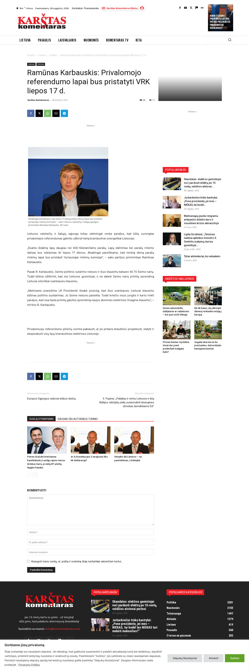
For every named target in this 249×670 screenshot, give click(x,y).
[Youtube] (185, 8)
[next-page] (35, 475)
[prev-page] (29, 475)
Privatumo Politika (29, 664)
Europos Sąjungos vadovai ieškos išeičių (51, 398)
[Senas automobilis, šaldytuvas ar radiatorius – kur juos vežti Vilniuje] (176, 295)
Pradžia (31, 55)
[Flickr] (202, 8)
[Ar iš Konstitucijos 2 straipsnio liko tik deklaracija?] (90, 440)
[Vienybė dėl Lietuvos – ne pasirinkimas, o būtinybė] (134, 440)
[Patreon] (196, 8)
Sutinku (234, 658)
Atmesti (213, 658)
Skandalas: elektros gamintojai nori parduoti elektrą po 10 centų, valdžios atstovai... (202, 183)
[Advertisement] (137, 22)
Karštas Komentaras (38, 100)
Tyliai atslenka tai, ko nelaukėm (202, 256)
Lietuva (42, 55)
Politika (53, 55)
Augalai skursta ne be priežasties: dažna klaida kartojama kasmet (207, 345)
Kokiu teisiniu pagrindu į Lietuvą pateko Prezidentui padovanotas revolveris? (220, 22)
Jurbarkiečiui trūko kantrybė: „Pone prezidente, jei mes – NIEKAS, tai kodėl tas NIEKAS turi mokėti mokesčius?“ (134, 625)
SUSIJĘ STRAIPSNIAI (41, 418)
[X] (39, 113)
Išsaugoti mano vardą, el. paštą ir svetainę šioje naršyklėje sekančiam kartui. (76, 561)
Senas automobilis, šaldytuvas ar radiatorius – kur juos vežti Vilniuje (176, 311)
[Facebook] (180, 8)
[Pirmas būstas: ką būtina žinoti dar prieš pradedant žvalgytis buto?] (176, 329)
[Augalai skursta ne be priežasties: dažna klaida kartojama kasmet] (208, 329)
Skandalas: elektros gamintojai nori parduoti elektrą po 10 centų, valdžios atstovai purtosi (134, 605)
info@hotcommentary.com (62, 629)
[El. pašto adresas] (56, 113)
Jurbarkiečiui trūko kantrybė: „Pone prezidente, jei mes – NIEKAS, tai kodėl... (201, 201)
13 (153, 100)
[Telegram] (64, 113)
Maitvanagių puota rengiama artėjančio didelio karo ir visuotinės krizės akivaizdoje (201, 219)
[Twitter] (191, 8)
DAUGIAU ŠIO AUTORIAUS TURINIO (78, 418)
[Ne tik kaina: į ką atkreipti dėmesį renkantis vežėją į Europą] (208, 295)
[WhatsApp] (47, 113)
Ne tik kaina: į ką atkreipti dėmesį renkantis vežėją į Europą (207, 311)
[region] (124, 655)
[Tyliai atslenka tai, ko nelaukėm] (172, 261)
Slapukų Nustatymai (185, 658)
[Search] (229, 40)
